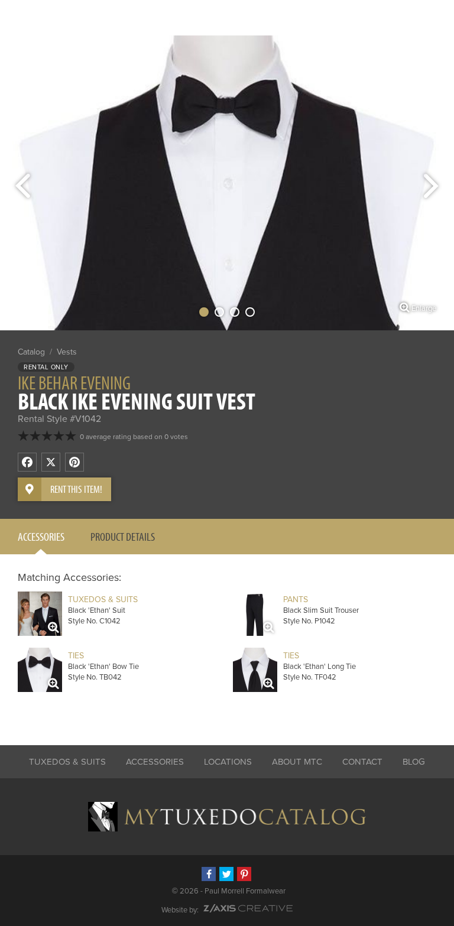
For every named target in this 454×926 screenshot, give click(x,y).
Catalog (31, 352)
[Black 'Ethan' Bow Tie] (40, 670)
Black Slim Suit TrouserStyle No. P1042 (321, 610)
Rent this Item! (76, 489)
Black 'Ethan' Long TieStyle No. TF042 (319, 666)
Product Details (122, 536)
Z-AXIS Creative (248, 908)
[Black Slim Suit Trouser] (255, 614)
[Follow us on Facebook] (209, 874)
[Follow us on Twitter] (226, 874)
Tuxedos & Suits (67, 761)
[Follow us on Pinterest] (244, 874)
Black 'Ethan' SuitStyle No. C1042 (103, 610)
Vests (67, 352)
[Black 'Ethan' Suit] (40, 614)
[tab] (41, 536)
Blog (414, 761)
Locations (228, 761)
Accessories (41, 536)
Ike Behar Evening (74, 382)
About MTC (297, 761)
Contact (362, 761)
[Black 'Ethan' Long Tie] (255, 670)
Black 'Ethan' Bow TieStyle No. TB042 (103, 666)
